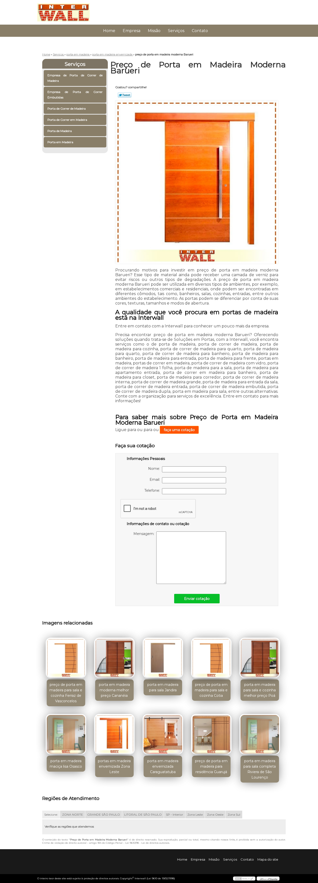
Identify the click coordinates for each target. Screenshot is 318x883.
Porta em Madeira (60, 142)
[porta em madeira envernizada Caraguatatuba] (162, 734)
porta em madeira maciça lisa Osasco (66, 764)
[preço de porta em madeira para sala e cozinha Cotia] (211, 658)
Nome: (155, 468)
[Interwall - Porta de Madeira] (65, 10)
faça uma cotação (179, 430)
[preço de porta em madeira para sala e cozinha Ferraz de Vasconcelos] (65, 658)
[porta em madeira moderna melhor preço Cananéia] (114, 658)
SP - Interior (174, 814)
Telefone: (153, 490)
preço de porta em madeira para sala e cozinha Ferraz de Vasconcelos (65, 692)
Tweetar (124, 94)
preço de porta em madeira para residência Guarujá (211, 766)
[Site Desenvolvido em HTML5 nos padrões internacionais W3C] (244, 879)
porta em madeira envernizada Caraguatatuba (162, 766)
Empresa (131, 30)
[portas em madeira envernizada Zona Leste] (114, 734)
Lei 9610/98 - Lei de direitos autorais (147, 842)
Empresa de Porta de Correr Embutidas (75, 94)
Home (109, 30)
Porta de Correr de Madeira (66, 108)
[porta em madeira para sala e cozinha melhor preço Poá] (259, 658)
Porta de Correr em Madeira (67, 120)
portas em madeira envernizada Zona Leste (114, 766)
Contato (200, 30)
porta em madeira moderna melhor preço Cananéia (114, 690)
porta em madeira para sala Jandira (162, 687)
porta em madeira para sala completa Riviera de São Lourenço (259, 769)
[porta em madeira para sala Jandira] (162, 658)
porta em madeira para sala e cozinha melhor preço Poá (259, 690)
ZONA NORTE (72, 814)
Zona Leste (195, 814)
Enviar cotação (197, 598)
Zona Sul (234, 814)
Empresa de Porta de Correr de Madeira (75, 78)
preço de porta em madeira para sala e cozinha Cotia (211, 690)
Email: (156, 479)
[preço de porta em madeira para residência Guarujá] (211, 734)
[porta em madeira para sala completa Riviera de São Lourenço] (259, 734)
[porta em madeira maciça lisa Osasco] (65, 734)
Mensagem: (144, 533)
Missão (154, 30)
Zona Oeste (215, 814)
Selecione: (51, 814)
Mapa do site (267, 859)
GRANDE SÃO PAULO (103, 814)
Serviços (176, 30)
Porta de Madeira (59, 131)
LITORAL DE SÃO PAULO (143, 814)
